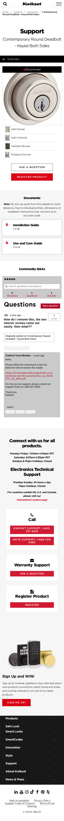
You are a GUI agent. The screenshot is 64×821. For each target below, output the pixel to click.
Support (18, 12)
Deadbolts (32, 12)
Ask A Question (32, 167)
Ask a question (50, 306)
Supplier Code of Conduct (20, 803)
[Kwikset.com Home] (32, 3)
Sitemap (32, 806)
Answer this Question (16, 348)
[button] (54, 317)
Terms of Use (47, 803)
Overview (13, 59)
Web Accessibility (19, 800)
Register (32, 605)
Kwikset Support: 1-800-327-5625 (32, 530)
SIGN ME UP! (16, 702)
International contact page (32, 499)
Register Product (32, 177)
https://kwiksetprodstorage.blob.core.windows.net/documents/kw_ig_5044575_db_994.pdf (29, 375)
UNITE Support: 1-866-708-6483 (32, 541)
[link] (9, 279)
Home (5, 12)
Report (30, 412)
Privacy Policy (42, 800)
